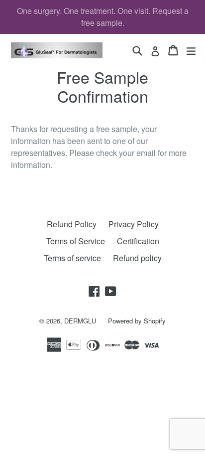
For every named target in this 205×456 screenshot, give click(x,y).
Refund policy (137, 258)
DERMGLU (80, 320)
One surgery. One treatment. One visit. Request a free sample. (103, 16)
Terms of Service (75, 241)
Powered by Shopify (137, 320)
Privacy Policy (133, 224)
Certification (138, 241)
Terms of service (72, 258)
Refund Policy (72, 224)
